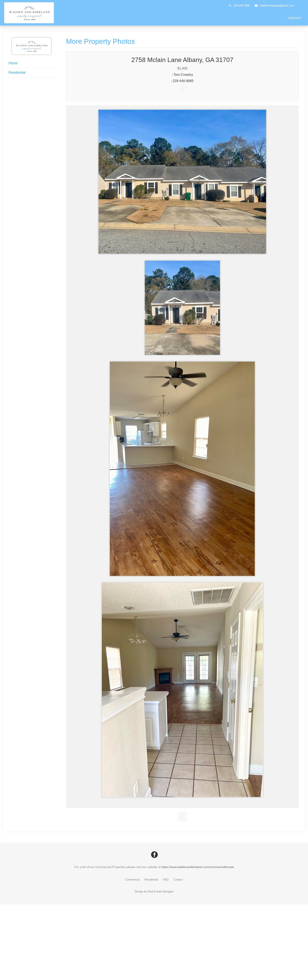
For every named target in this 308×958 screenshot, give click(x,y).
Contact (295, 18)
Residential (17, 72)
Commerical (132, 879)
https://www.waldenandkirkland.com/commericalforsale (198, 867)
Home (13, 63)
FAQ (165, 879)
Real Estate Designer (160, 891)
